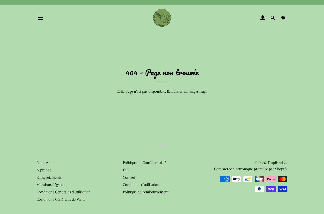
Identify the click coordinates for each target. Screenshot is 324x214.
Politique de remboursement (145, 192)
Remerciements (49, 177)
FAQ (126, 170)
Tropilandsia (277, 162)
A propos (44, 170)
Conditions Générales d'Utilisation (64, 192)
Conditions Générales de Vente (61, 199)
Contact (129, 177)
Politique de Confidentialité (144, 162)
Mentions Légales (50, 184)
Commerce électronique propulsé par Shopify (250, 169)
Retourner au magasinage (187, 91)
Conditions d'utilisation (141, 184)
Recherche (45, 162)
